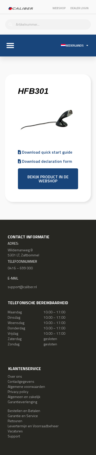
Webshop (59, 8)
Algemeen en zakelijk (24, 396)
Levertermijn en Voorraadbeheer (33, 426)
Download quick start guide (46, 152)
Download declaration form (46, 161)
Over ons (15, 376)
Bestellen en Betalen (24, 410)
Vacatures (15, 431)
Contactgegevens (21, 381)
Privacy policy (18, 391)
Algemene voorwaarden (26, 386)
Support (14, 436)
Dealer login (79, 8)
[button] (10, 45)
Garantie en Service (23, 415)
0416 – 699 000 (20, 268)
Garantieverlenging (22, 401)
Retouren (15, 420)
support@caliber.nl (22, 286)
